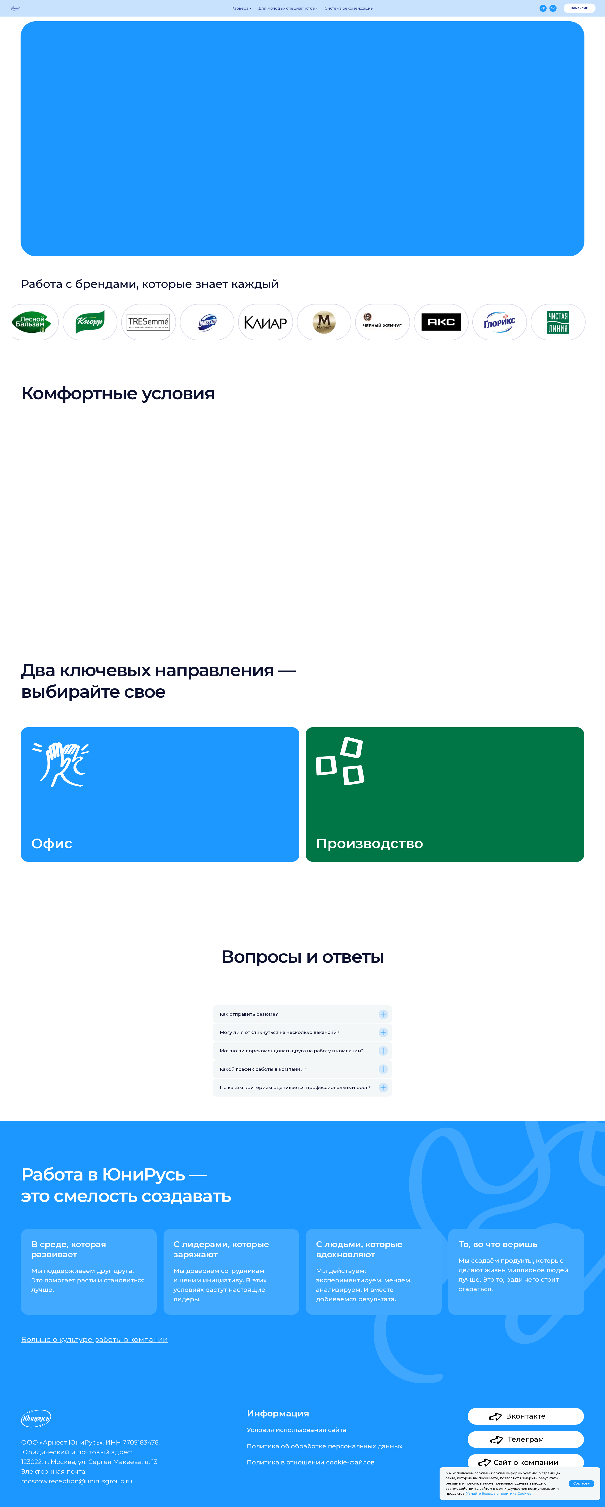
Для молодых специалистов (286, 8)
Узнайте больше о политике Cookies (498, 1493)
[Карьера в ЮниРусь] (543, 8)
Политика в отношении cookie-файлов (311, 1462)
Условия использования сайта (297, 1430)
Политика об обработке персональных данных (324, 1446)
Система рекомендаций (349, 8)
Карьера (240, 8)
